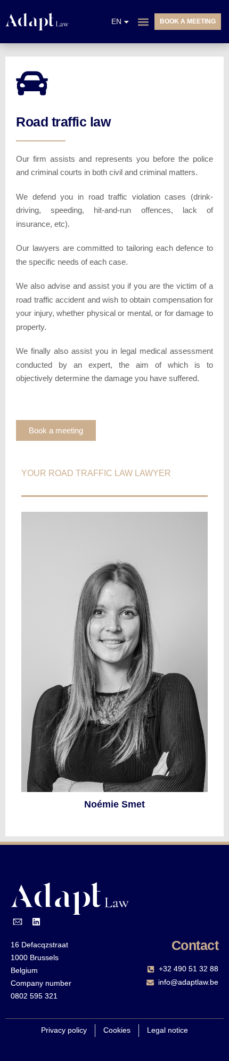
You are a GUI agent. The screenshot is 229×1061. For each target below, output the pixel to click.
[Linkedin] (37, 922)
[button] (143, 21)
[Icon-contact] (17, 922)
